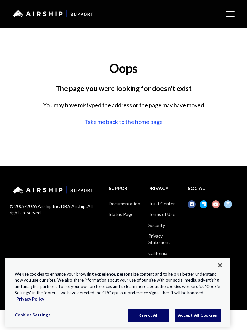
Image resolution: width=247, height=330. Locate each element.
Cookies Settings (32, 314)
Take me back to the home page (124, 121)
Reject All (148, 315)
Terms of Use (161, 214)
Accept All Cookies (197, 315)
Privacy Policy (30, 299)
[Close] (220, 265)
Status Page (121, 214)
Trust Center (161, 203)
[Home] (52, 13)
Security (156, 225)
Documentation (124, 203)
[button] (230, 13)
